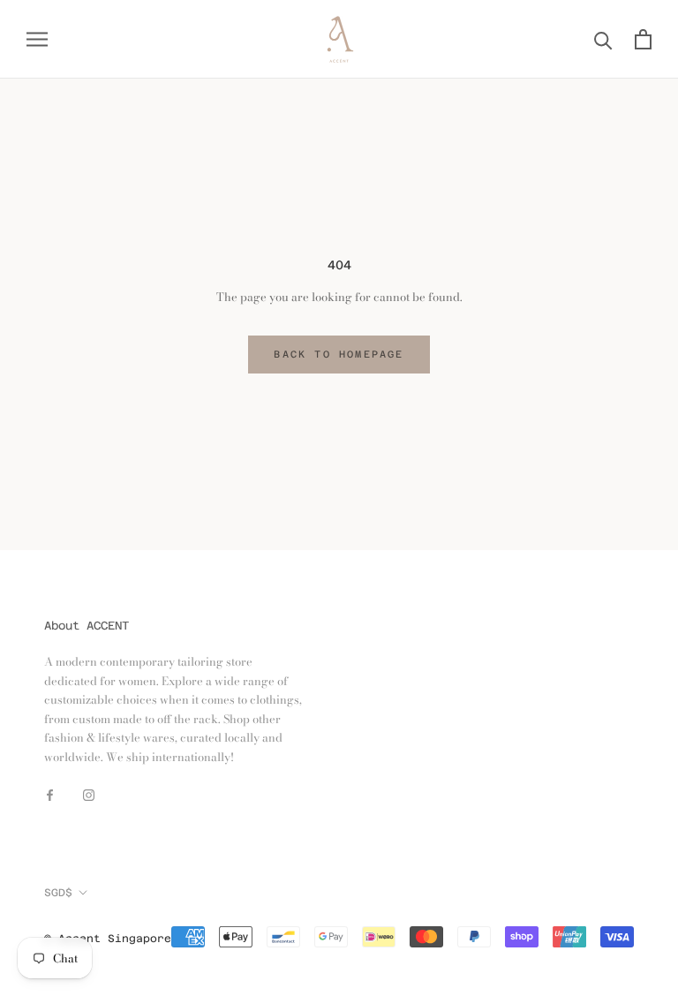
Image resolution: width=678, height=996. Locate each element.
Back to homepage (338, 354)
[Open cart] (643, 39)
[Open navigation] (37, 39)
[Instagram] (88, 793)
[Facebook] (50, 793)
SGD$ (58, 893)
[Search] (603, 39)
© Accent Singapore (107, 938)
